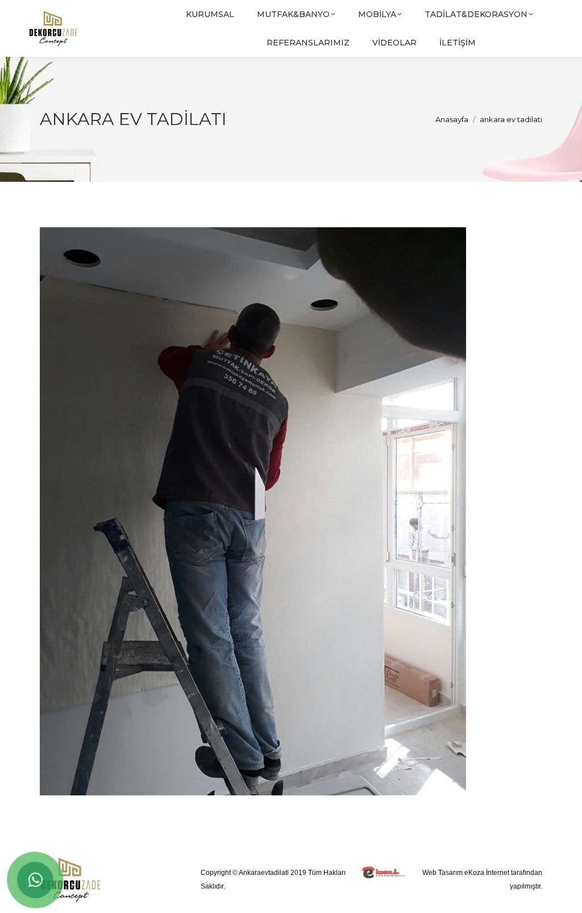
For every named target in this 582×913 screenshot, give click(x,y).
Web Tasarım (442, 873)
